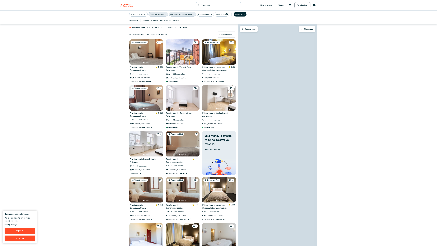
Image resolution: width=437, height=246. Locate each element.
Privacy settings (11, 225)
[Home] (126, 5)
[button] (138, 14)
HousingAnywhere (138, 27)
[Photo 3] (146, 62)
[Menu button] (290, 5)
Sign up (281, 5)
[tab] (133, 20)
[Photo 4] (147, 62)
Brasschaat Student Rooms (178, 27)
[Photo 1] (143, 62)
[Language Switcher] (314, 5)
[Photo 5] (149, 62)
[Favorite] (196, 134)
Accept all (20, 238)
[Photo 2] (145, 62)
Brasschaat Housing (156, 27)
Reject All (19, 231)
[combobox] (219, 5)
